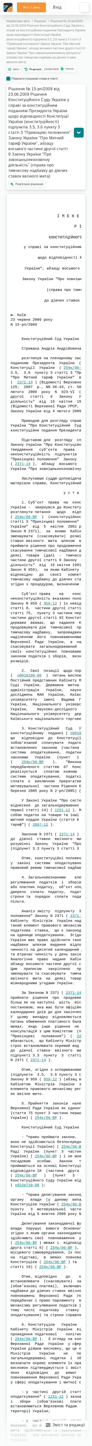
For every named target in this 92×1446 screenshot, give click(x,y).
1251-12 (62, 810)
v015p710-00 (27, 1185)
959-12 (50, 604)
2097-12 (40, 825)
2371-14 (25, 382)
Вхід (57, 7)
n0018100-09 (29, 676)
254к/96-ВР (75, 368)
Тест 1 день (31, 7)
